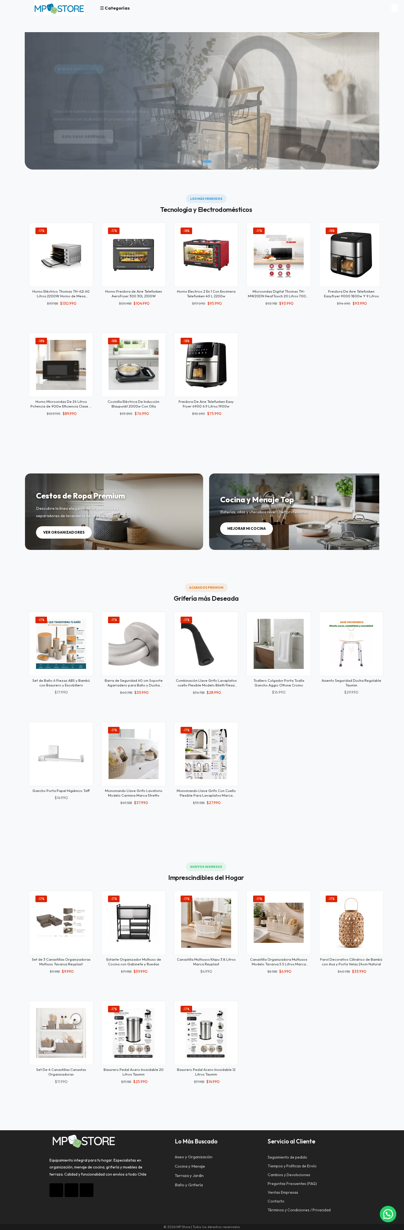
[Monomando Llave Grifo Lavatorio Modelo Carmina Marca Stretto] (133, 754)
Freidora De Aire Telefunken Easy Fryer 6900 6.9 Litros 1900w (206, 403)
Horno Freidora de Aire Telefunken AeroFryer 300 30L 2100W (133, 293)
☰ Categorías (115, 8)
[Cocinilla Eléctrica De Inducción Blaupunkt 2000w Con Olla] (133, 365)
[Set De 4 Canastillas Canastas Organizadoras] (61, 1033)
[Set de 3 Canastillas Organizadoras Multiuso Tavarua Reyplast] (61, 923)
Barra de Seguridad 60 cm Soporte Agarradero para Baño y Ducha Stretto (134, 685)
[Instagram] (56, 1190)
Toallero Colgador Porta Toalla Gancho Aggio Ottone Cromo (278, 682)
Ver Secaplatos (79, 129)
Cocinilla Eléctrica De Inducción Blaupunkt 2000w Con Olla (133, 403)
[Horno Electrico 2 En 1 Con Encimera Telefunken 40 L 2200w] (206, 254)
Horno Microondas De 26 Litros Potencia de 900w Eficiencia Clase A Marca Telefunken (61, 406)
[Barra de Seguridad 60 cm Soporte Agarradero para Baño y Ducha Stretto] (133, 644)
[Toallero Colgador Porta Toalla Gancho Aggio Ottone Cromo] (278, 644)
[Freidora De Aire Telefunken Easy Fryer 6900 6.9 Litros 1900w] (206, 365)
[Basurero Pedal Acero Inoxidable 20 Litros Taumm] (133, 1033)
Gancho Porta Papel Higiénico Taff (61, 790)
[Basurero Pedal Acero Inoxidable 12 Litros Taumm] (206, 1033)
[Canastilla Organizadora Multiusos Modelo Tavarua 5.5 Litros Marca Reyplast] (278, 923)
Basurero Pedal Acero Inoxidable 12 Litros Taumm (206, 1071)
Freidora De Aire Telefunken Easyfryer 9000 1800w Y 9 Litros (351, 293)
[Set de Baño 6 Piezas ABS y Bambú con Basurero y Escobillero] (61, 644)
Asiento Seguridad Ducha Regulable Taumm (351, 682)
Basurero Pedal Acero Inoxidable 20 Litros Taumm (134, 1071)
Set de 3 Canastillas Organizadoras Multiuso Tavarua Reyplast (61, 961)
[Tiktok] (71, 1190)
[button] (193, 161)
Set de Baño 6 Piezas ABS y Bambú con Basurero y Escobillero (61, 682)
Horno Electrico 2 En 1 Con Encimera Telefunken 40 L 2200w (206, 293)
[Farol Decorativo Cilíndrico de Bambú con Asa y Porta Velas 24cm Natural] (351, 923)
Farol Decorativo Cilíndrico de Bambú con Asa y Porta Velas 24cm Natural (351, 961)
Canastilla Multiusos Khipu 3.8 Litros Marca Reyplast (206, 961)
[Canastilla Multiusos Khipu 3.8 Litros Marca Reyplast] (206, 923)
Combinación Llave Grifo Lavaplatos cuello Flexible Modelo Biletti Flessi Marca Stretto (206, 685)
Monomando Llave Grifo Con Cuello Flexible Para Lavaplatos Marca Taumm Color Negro (206, 795)
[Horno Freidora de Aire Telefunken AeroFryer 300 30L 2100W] (133, 254)
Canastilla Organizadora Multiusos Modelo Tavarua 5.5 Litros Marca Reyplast (278, 964)
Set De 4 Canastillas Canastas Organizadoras (61, 1071)
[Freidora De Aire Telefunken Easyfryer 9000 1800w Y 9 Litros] (351, 254)
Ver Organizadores (64, 532)
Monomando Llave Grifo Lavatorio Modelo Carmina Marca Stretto (133, 792)
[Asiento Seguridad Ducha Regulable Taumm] (351, 644)
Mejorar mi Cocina (246, 528)
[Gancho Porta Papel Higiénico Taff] (61, 754)
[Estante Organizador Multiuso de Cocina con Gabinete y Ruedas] (133, 923)
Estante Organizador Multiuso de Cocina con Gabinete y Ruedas (133, 961)
